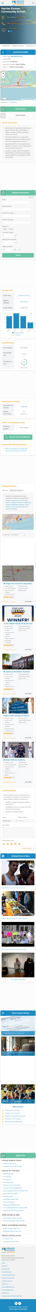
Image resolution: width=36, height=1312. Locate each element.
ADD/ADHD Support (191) (10, 1199)
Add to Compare (11, 602)
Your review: (6, 825)
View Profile (28, 602)
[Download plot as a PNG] (31, 314)
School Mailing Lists (8, 1290)
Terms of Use (13, 1309)
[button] (4, 844)
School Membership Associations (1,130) (15, 1208)
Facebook (19, 1303)
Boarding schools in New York (12, 1231)
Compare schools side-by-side (12, 1166)
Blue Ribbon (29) (8, 1174)
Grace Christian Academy (17, 508)
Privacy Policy (22, 1309)
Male (5, 229)
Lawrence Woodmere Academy (15, 505)
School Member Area (8, 1287)
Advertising (5, 1293)
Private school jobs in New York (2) (13, 1221)
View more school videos (18, 980)
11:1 (27, 414)
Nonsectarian (24, 302)
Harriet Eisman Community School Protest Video (13, 949)
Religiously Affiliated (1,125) (11, 1205)
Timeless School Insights (12, 1110)
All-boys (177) (7, 1179)
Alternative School (16, 56)
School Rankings (7, 1272)
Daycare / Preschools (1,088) (11, 1185)
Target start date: (7, 246)
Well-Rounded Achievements (13, 1122)
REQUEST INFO (21, 109)
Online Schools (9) (8, 1202)
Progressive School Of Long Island (19, 583)
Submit (18, 255)
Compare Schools (7, 1281)
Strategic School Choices (12, 1113)
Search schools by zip (9, 1163)
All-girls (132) (7, 1177)
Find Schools (5, 1269)
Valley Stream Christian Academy (17, 506)
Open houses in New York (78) (12, 1218)
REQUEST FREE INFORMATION (19, 437)
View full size (4, 102)
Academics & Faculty (17, 46)
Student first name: (8, 213)
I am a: (4, 817)
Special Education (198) (10, 1194)
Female (11, 229)
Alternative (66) (8, 1196)
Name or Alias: (22, 817)
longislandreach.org (14, 29)
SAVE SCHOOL (21, 115)
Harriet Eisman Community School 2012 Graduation (14, 919)
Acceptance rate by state (10, 1241)
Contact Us (5, 1284)
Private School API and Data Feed (12, 1296)
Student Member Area (8, 1275)
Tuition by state (8, 1239)
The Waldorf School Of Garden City (20, 502)
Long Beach (19, 17)
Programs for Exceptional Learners (15, 1116)
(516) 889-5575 (14, 23)
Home (3, 1263)
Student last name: (8, 220)
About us (4, 1266)
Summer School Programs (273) (12, 1188)
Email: (4, 200)
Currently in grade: (7, 232)
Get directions (13, 102)
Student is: (5, 226)
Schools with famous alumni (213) (13, 1211)
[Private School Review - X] (16, 1303)
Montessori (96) (8, 1182)
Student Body (6, 46)
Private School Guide (8, 1278)
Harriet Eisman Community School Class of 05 (13, 888)
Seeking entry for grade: (9, 239)
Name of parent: (7, 206)
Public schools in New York (11, 1228)
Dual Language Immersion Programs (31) (15, 1191)
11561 (27, 17)
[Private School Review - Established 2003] (18, 3)
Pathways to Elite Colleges (13, 1119)
